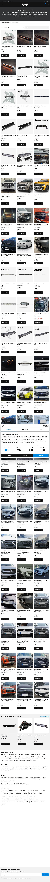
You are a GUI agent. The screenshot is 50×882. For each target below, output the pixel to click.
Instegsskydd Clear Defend (33, 790)
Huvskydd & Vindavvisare (7, 799)
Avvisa (9, 455)
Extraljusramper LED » (44, 716)
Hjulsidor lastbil (32, 796)
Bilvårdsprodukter (34, 801)
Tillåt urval (25, 455)
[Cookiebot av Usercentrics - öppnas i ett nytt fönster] (43, 426)
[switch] (19, 450)
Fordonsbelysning (7, 22)
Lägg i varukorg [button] (5, 55)
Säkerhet (30, 799)
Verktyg (36, 799)
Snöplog (27, 801)
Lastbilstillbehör (20, 801)
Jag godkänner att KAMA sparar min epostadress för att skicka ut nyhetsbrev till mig (17, 878)
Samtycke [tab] (8, 429)
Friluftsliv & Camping (13, 790)
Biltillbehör (17, 799)
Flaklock (3, 796)
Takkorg (25, 793)
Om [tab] (41, 429)
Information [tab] (25, 429)
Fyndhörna (24, 796)
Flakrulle (42, 801)
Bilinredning (4, 790)
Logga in (47, 1)
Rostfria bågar (18, 793)
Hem (2, 22)
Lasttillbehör (43, 790)
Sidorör (3, 804)
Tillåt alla (41, 455)
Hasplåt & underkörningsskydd (8, 801)
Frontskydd (17, 796)
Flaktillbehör (10, 796)
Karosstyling (23, 799)
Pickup (12, 793)
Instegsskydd (22, 790)
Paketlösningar (5, 793)
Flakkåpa (40, 793)
